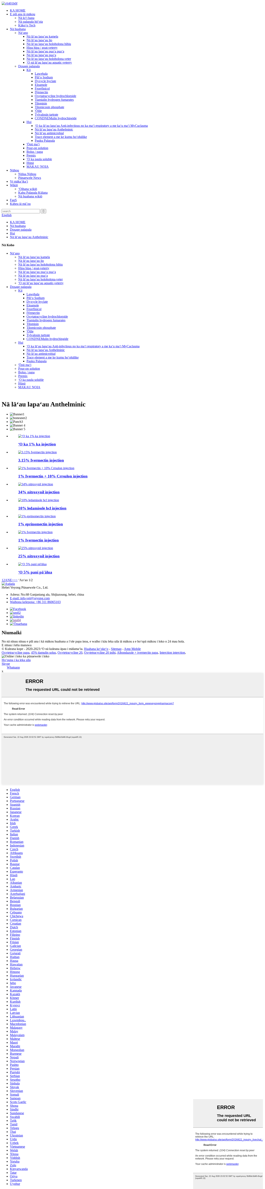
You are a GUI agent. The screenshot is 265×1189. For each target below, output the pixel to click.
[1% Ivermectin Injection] (35, 532)
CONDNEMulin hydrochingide (56, 118)
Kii (28, 70)
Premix (31, 155)
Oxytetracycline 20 (70, 652)
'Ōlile (38, 111)
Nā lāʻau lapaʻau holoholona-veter (48, 59)
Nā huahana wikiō (30, 196)
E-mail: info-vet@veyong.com (30, 598)
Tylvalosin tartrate (46, 114)
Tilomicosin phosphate (49, 107)
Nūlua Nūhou (27, 174)
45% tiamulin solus (43, 652)
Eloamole (41, 85)
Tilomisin (41, 103)
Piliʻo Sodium (44, 77)
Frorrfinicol (42, 88)
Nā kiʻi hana (26, 18)
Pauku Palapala (45, 140)
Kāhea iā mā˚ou (20, 203)
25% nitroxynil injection (39, 556)
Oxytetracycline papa (15, 652)
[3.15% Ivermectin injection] (37, 452)
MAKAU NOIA (37, 166)
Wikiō (14, 185)
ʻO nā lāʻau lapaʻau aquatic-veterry (49, 62)
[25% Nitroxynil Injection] (35, 548)
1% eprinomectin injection (40, 524)
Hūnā (30, 163)
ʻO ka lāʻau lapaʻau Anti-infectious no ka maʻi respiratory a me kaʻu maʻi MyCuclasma (91, 125)
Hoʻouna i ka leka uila (16, 660)
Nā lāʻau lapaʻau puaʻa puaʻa (45, 51)
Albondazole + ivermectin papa (137, 652)
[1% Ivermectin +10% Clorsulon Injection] (46, 468)
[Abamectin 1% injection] (34, 436)
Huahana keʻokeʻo (96, 649)
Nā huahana (18, 29)
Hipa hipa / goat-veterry (42, 47)
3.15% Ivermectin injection (41, 460)
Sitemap (116, 649)
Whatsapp (13, 667)
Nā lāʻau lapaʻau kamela (42, 36)
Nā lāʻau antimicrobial (49, 133)
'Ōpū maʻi (33, 144)
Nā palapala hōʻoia (30, 21)
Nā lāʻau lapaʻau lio (39, 40)
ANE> (9, 580)
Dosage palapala (29, 66)
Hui (28, 122)
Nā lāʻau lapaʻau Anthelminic (54, 129)
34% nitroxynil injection (39, 492)
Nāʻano (23, 32)
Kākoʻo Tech (26, 25)
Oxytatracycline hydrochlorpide (55, 96)
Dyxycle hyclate (45, 81)
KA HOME (17, 10)
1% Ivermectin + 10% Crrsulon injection (53, 476)
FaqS (13, 200)
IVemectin (41, 92)
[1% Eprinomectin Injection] (37, 516)
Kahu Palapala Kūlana (33, 192)
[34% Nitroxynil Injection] (35, 484)
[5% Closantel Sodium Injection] (32, 564)
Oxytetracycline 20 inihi (100, 652)
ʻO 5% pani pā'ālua (35, 572)
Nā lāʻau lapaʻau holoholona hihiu (48, 44)
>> (16, 580)
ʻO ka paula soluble (39, 159)
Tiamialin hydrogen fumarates (54, 99)
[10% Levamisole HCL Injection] (38, 500)
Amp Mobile (132, 649)
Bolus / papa (34, 151)
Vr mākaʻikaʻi (19, 181)
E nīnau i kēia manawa (16, 645)
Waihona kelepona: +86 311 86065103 (35, 602)
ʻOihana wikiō (27, 189)
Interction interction (172, 652)
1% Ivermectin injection (38, 540)
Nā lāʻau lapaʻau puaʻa (41, 55)
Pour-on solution (37, 148)
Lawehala (41, 73)
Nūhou (14, 170)
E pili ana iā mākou (22, 14)
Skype (6, 663)
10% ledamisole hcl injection (42, 508)
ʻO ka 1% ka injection (37, 444)
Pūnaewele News (29, 177)
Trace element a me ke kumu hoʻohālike (61, 137)
